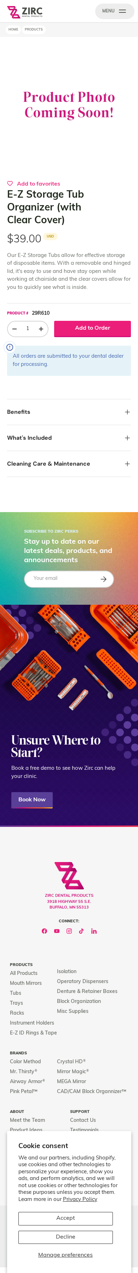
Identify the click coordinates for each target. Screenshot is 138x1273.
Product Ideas (26, 1130)
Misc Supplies (72, 1011)
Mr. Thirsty (23, 1072)
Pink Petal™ (24, 1091)
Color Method (25, 1062)
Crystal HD (71, 1062)
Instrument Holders (32, 1023)
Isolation (66, 972)
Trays (16, 1003)
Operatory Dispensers (82, 981)
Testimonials (84, 1130)
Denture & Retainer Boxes (87, 991)
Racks (17, 1013)
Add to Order (92, 328)
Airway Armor (27, 1082)
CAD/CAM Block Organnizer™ (91, 1091)
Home (13, 29)
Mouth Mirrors (26, 983)
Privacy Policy (80, 1199)
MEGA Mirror (71, 1082)
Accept (65, 1218)
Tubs (15, 993)
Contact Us (83, 1120)
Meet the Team (27, 1120)
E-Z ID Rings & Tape (33, 1033)
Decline (65, 1237)
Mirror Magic (73, 1072)
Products (34, 29)
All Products (24, 973)
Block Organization (79, 1001)
